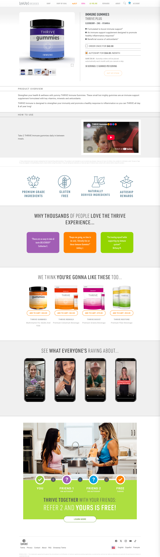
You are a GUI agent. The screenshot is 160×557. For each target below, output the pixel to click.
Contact (37, 547)
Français (136, 547)
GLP (74, 3)
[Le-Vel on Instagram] (125, 541)
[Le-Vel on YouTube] (130, 541)
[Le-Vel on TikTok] (135, 541)
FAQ (49, 547)
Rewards (105, 3)
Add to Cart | (38, 313)
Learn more (80, 519)
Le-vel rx (93, 3)
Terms (22, 547)
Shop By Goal (62, 3)
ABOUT (118, 3)
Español (128, 547)
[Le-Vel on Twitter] (121, 541)
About (44, 547)
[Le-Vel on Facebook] (116, 541)
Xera (83, 3)
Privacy (29, 547)
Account (136, 3)
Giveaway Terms (59, 547)
